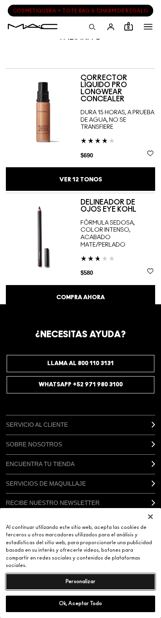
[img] (43, 112)
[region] (80, 563)
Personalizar (80, 581)
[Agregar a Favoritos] (150, 153)
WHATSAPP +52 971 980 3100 (81, 385)
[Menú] (148, 26)
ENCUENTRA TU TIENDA (40, 464)
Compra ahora (80, 297)
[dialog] (117, 89)
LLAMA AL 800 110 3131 (80, 363)
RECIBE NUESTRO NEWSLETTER (53, 502)
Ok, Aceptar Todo (80, 603)
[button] (148, 26)
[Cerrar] (150, 516)
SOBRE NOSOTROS (34, 444)
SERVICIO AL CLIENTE (37, 424)
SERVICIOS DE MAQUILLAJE (46, 483)
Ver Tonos (80, 180)
